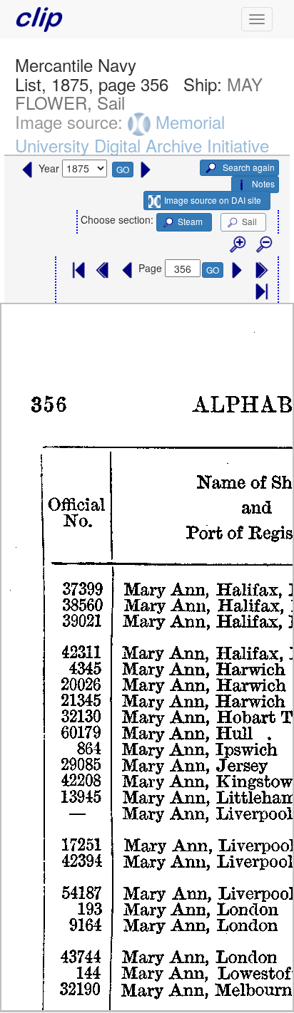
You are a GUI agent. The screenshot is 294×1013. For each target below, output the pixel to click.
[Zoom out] (263, 245)
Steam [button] (190, 221)
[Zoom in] (237, 245)
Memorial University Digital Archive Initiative (142, 133)
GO (122, 169)
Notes (263, 183)
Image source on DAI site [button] (212, 200)
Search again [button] (247, 167)
